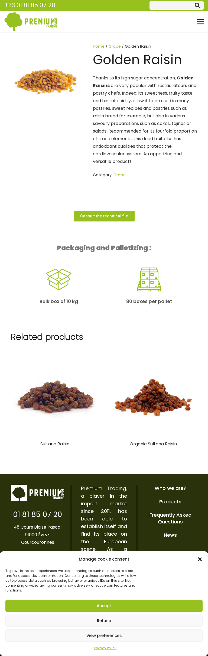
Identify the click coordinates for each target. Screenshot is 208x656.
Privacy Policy (105, 648)
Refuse (104, 620)
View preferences (104, 635)
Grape (115, 46)
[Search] (197, 5)
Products (170, 501)
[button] (200, 559)
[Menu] (200, 21)
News (170, 535)
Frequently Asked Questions (170, 518)
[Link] (30, 21)
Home (99, 46)
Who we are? (170, 488)
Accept (104, 606)
